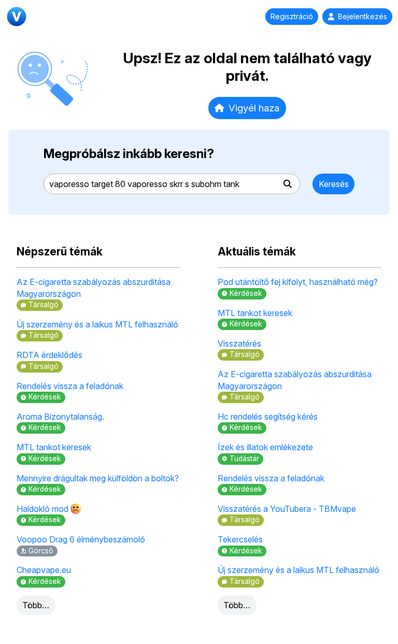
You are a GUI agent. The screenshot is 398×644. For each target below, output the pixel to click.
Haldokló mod (43, 509)
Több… (35, 605)
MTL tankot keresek (54, 447)
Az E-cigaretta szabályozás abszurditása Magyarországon (93, 287)
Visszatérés (239, 343)
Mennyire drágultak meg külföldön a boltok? (98, 478)
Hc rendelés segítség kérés (268, 416)
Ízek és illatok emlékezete (265, 447)
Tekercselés (240, 539)
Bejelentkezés (362, 16)
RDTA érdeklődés (49, 355)
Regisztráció (292, 16)
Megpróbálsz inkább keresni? (129, 153)
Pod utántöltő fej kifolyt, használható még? (298, 282)
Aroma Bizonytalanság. (60, 416)
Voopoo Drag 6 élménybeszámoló (81, 539)
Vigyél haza (254, 107)
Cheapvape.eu (44, 570)
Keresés (334, 184)
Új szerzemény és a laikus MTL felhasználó (97, 324)
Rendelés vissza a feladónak (70, 386)
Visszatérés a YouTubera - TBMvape (287, 509)
